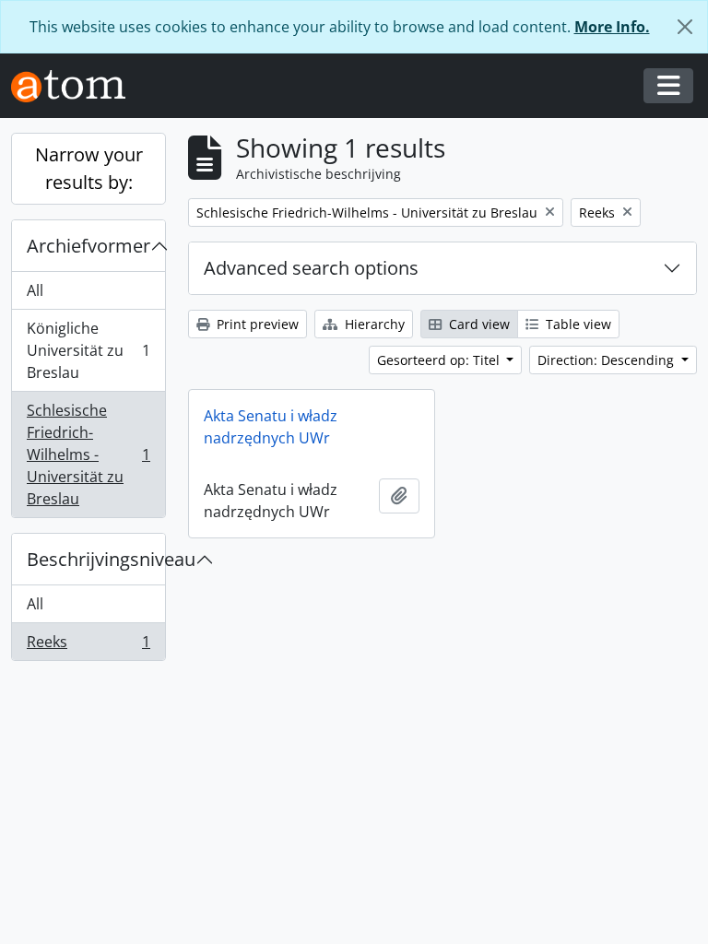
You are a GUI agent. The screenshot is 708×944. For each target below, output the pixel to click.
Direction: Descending (607, 360)
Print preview (256, 324)
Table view (576, 324)
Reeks (88, 645)
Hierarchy (373, 324)
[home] (75, 86)
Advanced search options (311, 267)
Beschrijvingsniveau (96, 559)
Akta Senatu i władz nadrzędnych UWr (270, 427)
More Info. (612, 27)
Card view (477, 324)
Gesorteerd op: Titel (440, 360)
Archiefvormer (88, 245)
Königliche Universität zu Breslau (88, 350)
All (35, 290)
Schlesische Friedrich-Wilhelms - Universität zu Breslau (88, 454)
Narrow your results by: (89, 168)
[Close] (685, 27)
